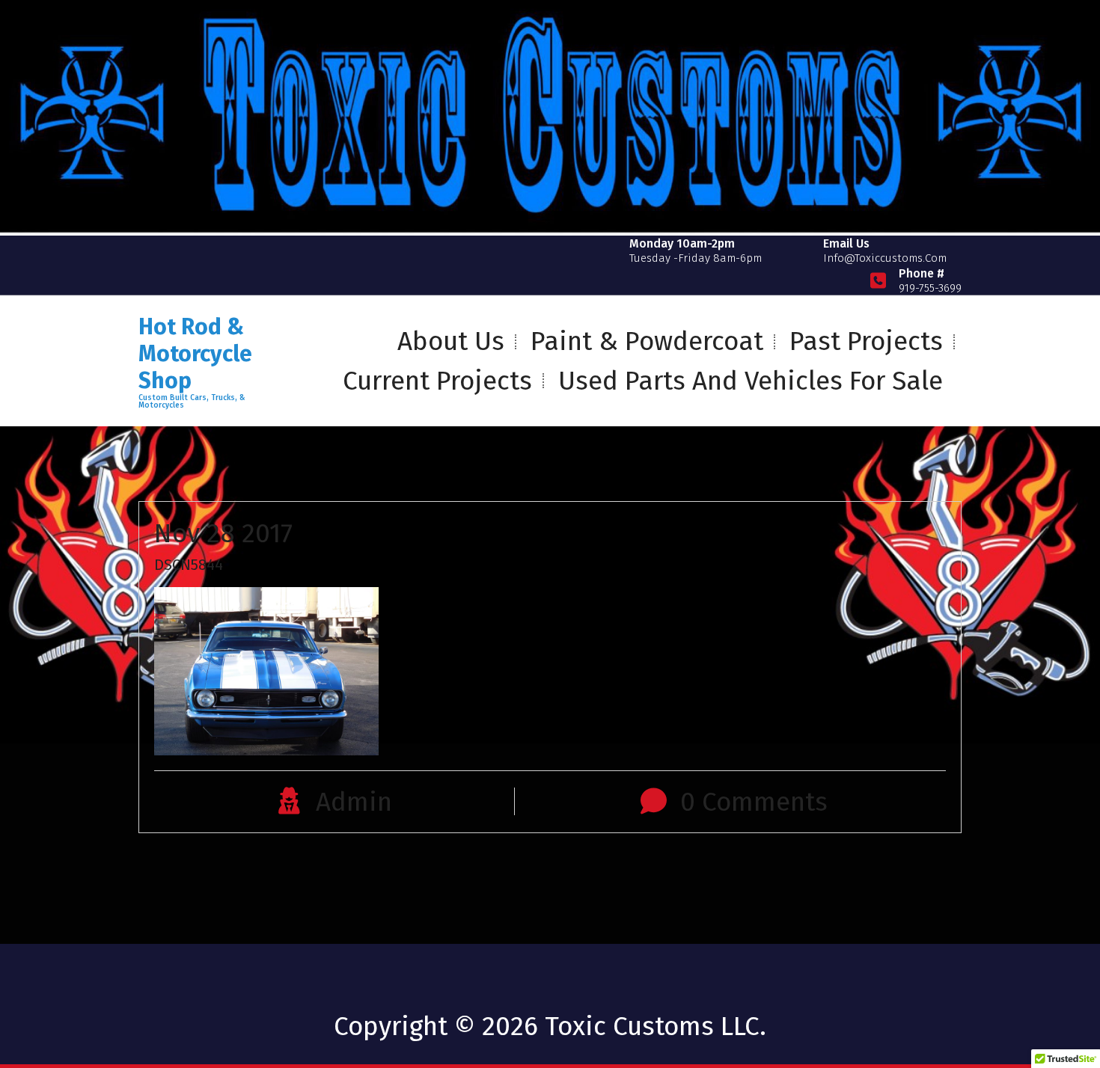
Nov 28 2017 (223, 533)
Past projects (866, 341)
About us (450, 341)
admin (354, 801)
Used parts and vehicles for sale (750, 380)
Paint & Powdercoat (647, 341)
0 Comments (754, 801)
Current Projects (437, 380)
